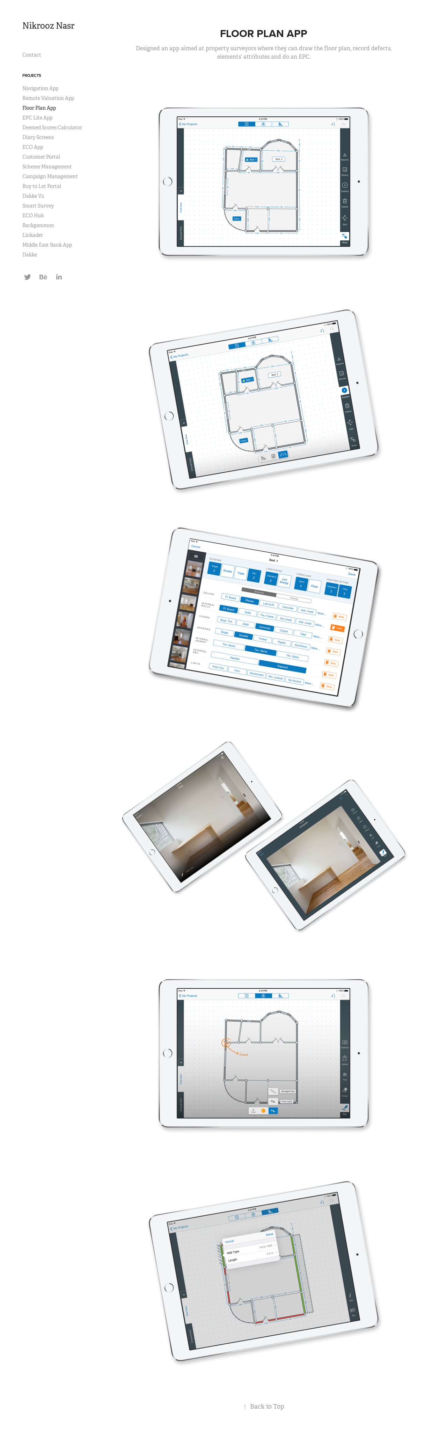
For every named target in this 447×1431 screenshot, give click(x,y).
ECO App (32, 147)
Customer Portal (41, 157)
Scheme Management (47, 167)
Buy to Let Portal (41, 186)
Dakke (29, 255)
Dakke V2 (33, 196)
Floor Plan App (39, 108)
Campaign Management (50, 176)
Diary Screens (38, 137)
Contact (31, 55)
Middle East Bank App (47, 245)
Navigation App (40, 88)
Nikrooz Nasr (48, 26)
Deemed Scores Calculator (52, 127)
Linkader (32, 235)
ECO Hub (33, 215)
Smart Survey (38, 206)
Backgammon (38, 225)
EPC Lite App (37, 118)
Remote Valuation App (48, 98)
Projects (31, 75)
